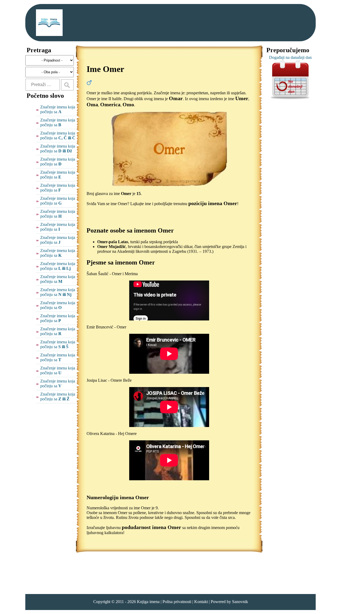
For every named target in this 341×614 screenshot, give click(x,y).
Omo (128, 104)
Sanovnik (240, 601)
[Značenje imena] (49, 22)
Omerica (110, 104)
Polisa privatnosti (177, 601)
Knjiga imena (148, 601)
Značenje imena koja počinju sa (57, 109)
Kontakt (201, 601)
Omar (176, 98)
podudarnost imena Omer (151, 527)
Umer (241, 98)
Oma (92, 104)
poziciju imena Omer (212, 203)
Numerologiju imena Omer (118, 497)
